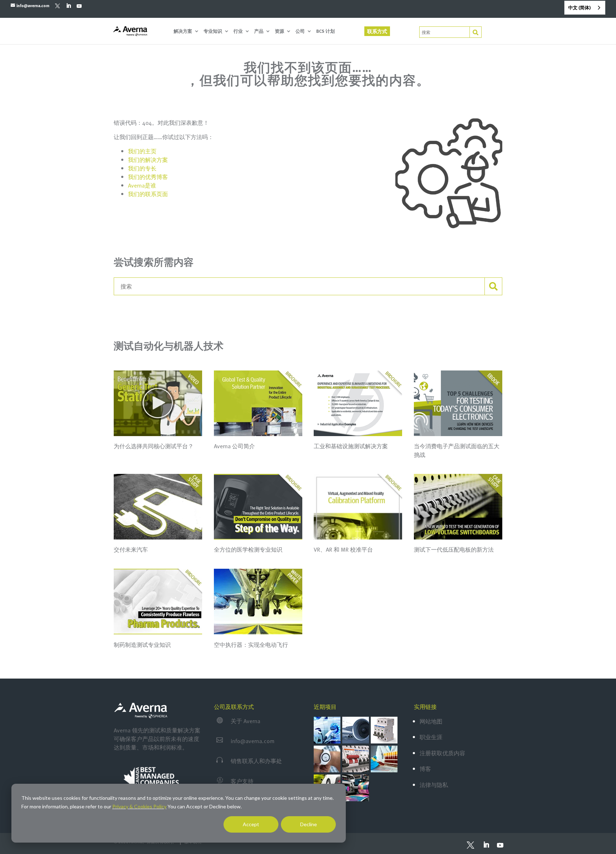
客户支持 (242, 781)
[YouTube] (79, 6)
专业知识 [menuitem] (213, 32)
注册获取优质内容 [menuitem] (442, 753)
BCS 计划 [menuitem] (325, 32)
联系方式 (377, 31)
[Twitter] (57, 5)
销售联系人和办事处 (256, 761)
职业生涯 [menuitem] (431, 737)
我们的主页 (142, 151)
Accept (251, 824)
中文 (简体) (579, 7)
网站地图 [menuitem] (431, 721)
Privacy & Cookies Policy (139, 806)
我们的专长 (142, 168)
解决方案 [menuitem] (183, 32)
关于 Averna (245, 721)
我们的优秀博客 (148, 177)
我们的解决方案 (148, 159)
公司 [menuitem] (300, 32)
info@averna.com (252, 741)
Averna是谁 (142, 185)
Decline (308, 824)
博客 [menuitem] (425, 768)
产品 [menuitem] (258, 32)
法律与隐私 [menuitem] (434, 785)
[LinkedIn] (68, 6)
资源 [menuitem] (279, 32)
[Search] (475, 32)
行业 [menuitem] (238, 32)
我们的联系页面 (148, 194)
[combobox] (584, 8)
